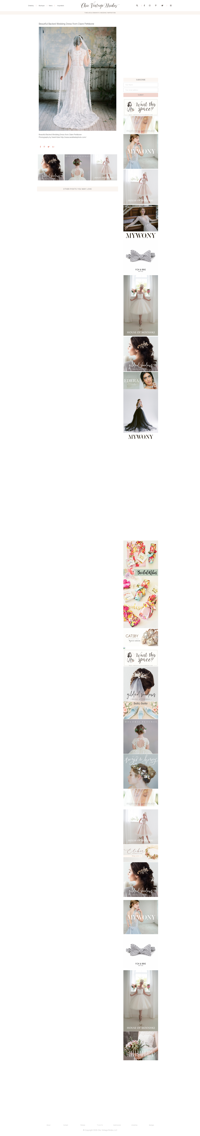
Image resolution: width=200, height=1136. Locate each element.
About (48, 1125)
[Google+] (53, 147)
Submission (117, 1125)
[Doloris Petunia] (77, 167)
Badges (151, 1125)
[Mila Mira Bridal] (140, 1045)
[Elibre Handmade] (140, 853)
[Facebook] (144, 6)
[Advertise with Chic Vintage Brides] (140, 107)
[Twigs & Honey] (140, 771)
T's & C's (100, 1125)
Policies (82, 1125)
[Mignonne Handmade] (140, 125)
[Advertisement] (140, 62)
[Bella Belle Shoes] (140, 710)
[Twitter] (162, 6)
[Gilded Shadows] (51, 167)
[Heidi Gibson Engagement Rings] (140, 637)
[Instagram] (149, 6)
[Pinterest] (155, 6)
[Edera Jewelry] (140, 380)
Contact (65, 1125)
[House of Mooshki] (140, 186)
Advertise (134, 1125)
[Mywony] (140, 151)
